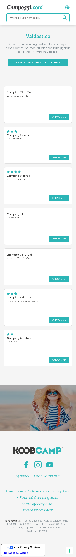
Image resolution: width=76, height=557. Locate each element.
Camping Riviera (18, 135)
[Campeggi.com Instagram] (38, 464)
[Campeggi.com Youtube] (49, 464)
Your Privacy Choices (26, 547)
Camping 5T (15, 214)
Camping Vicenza (18, 176)
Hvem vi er (14, 491)
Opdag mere (59, 116)
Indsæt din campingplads (49, 491)
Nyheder (23, 476)
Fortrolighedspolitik (37, 503)
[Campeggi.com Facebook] (26, 464)
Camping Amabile (19, 338)
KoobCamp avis (47, 476)
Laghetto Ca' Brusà (20, 255)
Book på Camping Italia (39, 497)
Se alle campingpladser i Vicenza (38, 62)
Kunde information (38, 510)
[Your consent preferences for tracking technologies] (69, 550)
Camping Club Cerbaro (22, 92)
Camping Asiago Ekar (21, 297)
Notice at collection (16, 552)
